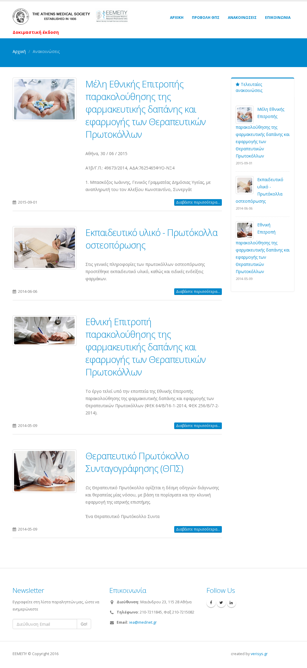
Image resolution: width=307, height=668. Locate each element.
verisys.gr (259, 653)
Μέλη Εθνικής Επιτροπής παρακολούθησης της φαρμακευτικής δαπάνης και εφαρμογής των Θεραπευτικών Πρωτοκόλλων (145, 109)
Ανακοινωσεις (242, 17)
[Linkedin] (231, 602)
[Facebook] (211, 602)
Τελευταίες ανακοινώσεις (249, 87)
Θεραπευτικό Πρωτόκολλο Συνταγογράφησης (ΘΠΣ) (137, 462)
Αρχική (19, 51)
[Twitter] (221, 602)
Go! (84, 624)
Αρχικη (176, 17)
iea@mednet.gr (143, 622)
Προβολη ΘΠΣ (205, 17)
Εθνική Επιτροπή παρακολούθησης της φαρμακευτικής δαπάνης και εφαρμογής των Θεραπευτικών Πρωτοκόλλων (145, 346)
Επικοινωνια (278, 17)
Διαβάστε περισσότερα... (198, 202)
